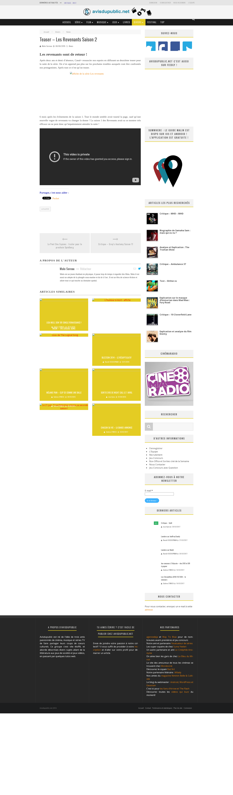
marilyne (111, 397)
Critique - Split (70, 3)
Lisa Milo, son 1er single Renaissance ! (64, 322)
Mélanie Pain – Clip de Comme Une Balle (63, 392)
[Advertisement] (89, 221)
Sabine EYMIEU (59, 333)
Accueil (67, 22)
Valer (111, 298)
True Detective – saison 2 (64, 401)
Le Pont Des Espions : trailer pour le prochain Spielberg (65, 246)
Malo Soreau (47, 46)
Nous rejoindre (180, 3)
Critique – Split (166, 522)
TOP (162, 22)
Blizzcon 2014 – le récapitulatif (116, 357)
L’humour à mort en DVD (116, 293)
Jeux (114, 22)
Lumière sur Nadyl (167, 549)
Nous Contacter (157, 464)
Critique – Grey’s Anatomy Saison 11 (115, 244)
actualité (45, 209)
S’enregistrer (155, 448)
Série (78, 22)
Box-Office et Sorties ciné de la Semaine (169, 461)
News (71, 46)
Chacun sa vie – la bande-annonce (116, 427)
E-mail (149, 490)
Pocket (55, 198)
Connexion (153, 3)
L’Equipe (191, 3)
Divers (137, 22)
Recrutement (155, 454)
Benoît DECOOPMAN (112, 362)
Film (88, 22)
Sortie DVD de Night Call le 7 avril (116, 392)
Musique (101, 22)
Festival (152, 22)
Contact (148, 708)
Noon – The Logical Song (63, 328)
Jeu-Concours (156, 458)
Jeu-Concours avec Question (163, 467)
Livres (126, 22)
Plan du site (178, 708)
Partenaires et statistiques (162, 708)
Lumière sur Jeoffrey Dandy (170, 536)
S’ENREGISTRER (165, 3)
